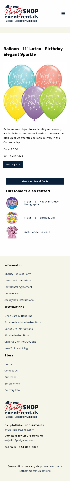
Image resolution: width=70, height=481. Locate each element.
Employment (12, 383)
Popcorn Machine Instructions (22, 322)
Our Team (10, 377)
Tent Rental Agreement (18, 286)
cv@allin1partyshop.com (19, 440)
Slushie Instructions (16, 335)
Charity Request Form (17, 273)
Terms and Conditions (17, 280)
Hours (8, 364)
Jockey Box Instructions (19, 300)
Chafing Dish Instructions (20, 341)
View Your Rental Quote (35, 181)
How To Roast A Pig (16, 348)
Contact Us (11, 370)
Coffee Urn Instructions (18, 328)
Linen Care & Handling (18, 315)
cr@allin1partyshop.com (19, 429)
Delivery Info (12, 390)
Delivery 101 (11, 293)
